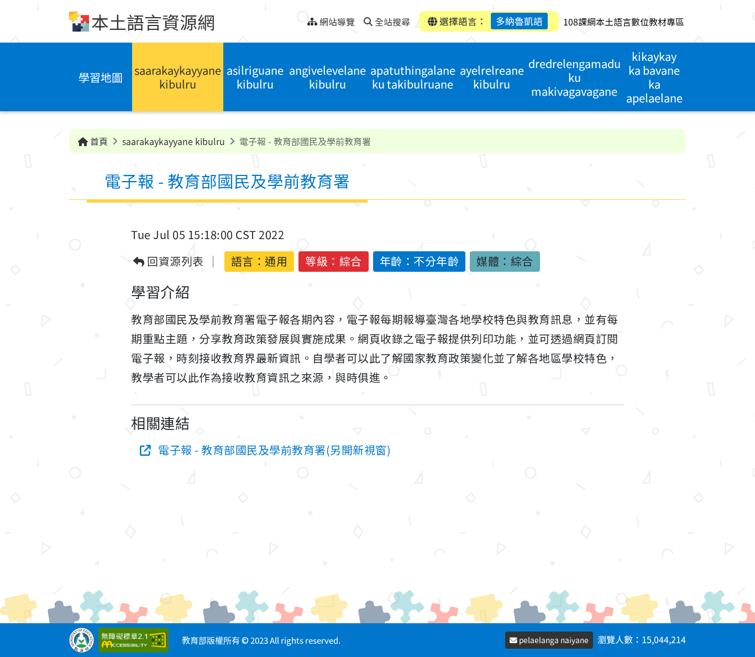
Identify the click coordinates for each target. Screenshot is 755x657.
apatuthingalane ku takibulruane (412, 77)
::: (299, 18)
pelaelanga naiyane (553, 639)
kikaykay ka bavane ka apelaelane (654, 77)
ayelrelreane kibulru (492, 77)
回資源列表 (174, 261)
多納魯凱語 (519, 21)
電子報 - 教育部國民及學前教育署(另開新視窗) (274, 450)
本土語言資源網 (153, 21)
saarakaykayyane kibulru (177, 77)
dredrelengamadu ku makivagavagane (574, 77)
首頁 (98, 141)
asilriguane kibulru (255, 77)
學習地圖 (100, 77)
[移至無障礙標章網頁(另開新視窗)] (135, 640)
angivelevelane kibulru (327, 77)
